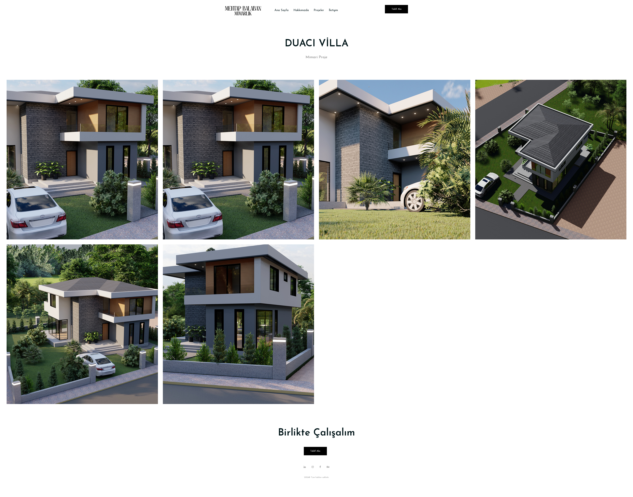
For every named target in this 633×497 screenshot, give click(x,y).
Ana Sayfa (281, 10)
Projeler (319, 10)
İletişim (333, 10)
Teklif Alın (397, 9)
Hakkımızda (301, 10)
